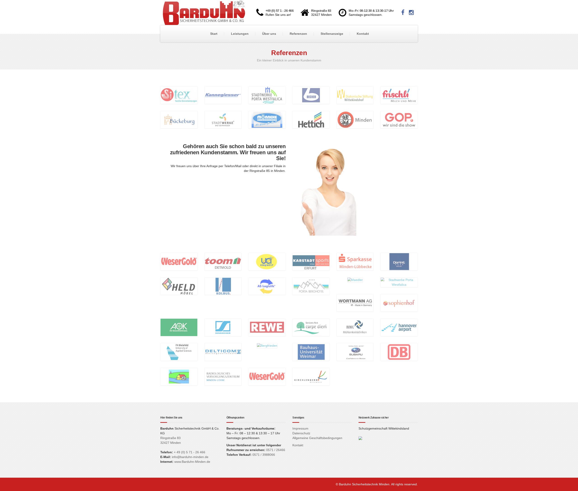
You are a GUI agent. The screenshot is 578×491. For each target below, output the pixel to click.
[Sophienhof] (399, 302)
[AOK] (179, 327)
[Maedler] (355, 279)
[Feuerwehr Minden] (355, 119)
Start (213, 33)
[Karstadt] (311, 261)
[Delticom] (223, 351)
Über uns (269, 33)
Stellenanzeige (332, 33)
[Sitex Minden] (179, 95)
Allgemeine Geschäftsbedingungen (317, 438)
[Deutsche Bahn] (399, 351)
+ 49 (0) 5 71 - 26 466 (189, 452)
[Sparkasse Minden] (355, 261)
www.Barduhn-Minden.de (192, 461)
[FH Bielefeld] (179, 351)
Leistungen (240, 33)
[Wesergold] (179, 261)
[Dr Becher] (311, 95)
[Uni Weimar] (311, 351)
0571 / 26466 (275, 450)
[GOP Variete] (399, 119)
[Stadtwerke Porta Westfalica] (399, 282)
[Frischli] (399, 95)
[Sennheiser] (223, 327)
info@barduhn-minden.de (190, 457)
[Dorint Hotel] (399, 261)
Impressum (300, 428)
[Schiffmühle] (179, 376)
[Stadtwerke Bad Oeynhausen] (223, 119)
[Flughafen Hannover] (399, 327)
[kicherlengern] (311, 376)
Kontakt (363, 33)
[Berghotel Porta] (311, 286)
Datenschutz (301, 433)
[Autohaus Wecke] (355, 351)
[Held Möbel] (179, 286)
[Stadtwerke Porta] (267, 95)
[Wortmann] (355, 302)
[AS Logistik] (267, 286)
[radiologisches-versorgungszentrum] (223, 376)
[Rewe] (267, 327)
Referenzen (298, 33)
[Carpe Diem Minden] (311, 327)
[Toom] (223, 261)
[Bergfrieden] (267, 345)
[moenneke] (267, 119)
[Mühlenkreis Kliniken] (355, 327)
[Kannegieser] (223, 95)
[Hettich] (311, 119)
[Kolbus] (223, 286)
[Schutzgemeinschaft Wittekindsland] (360, 438)
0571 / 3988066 (263, 454)
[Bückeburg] (179, 119)
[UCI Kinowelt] (267, 261)
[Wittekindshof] (355, 95)
